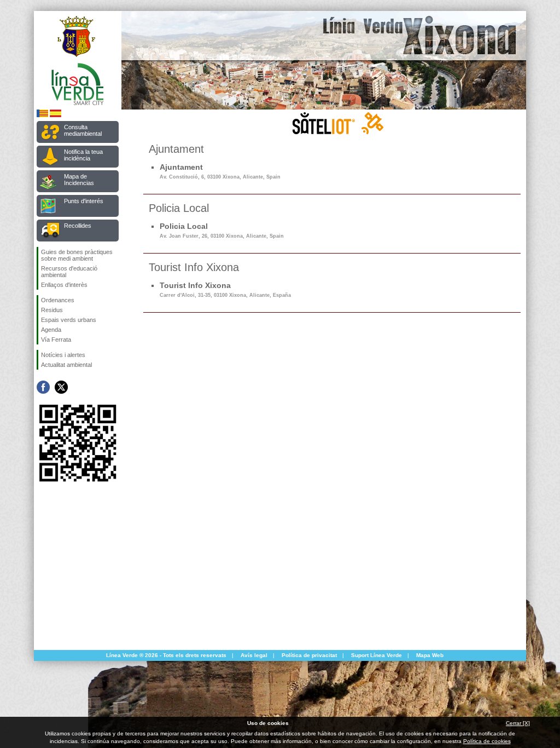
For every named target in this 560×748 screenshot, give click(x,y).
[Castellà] (55, 115)
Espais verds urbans (68, 320)
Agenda (51, 329)
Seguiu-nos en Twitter (61, 387)
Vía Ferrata (56, 339)
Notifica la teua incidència (83, 155)
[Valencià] (42, 115)
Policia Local (222, 230)
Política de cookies (487, 741)
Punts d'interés (83, 201)
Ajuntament (220, 171)
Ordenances (57, 300)
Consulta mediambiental (83, 130)
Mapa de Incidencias (79, 179)
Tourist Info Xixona (225, 289)
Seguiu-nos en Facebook (43, 387)
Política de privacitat (309, 655)
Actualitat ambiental (66, 364)
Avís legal (254, 655)
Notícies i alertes (63, 355)
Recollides (77, 225)
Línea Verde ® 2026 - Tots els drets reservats (166, 655)
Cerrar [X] (518, 723)
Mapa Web (430, 655)
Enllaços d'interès (64, 284)
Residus (52, 310)
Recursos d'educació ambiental (69, 271)
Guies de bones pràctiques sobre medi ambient (77, 255)
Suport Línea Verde (376, 655)
